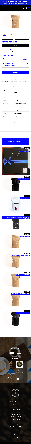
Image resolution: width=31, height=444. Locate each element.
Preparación (12, 49)
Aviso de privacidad (15, 440)
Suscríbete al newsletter (15, 401)
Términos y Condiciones (15, 437)
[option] (3, 34)
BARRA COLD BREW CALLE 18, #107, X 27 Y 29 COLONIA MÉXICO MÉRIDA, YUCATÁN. (15, 417)
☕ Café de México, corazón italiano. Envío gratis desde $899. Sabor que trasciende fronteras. (15, 2)
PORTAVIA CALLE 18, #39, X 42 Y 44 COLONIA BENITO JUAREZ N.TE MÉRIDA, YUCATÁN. (15, 427)
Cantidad (4, 49)
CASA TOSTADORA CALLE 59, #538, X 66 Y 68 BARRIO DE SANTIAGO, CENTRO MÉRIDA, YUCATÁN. (15, 407)
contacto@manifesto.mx (15, 434)
